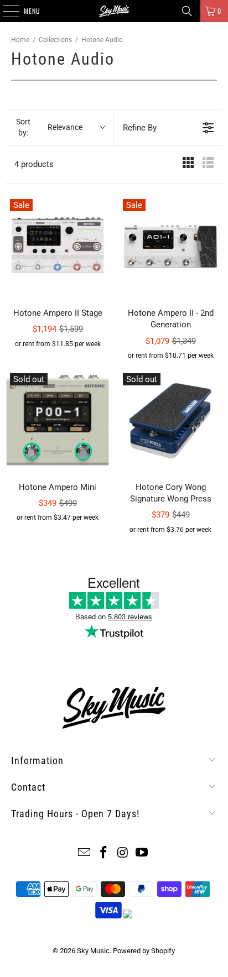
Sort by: (49, 127)
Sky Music (93, 951)
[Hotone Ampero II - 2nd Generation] (170, 247)
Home (20, 40)
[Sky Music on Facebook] (104, 853)
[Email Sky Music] (84, 853)
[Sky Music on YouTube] (142, 853)
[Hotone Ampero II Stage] (58, 247)
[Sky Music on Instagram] (123, 853)
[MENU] (5, 11)
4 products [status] (34, 164)
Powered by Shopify (144, 951)
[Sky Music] (114, 11)
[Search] (187, 11)
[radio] (188, 164)
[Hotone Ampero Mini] (58, 421)
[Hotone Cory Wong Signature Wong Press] (170, 421)
